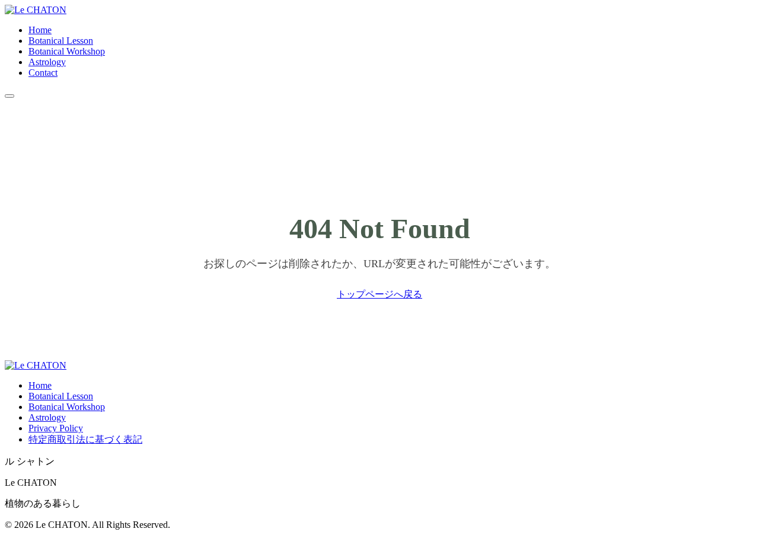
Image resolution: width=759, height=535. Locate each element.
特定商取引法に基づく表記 (85, 439)
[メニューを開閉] (9, 96)
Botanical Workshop (66, 51)
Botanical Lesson (60, 41)
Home (40, 30)
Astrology (47, 62)
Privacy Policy (55, 428)
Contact (43, 73)
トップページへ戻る (379, 294)
